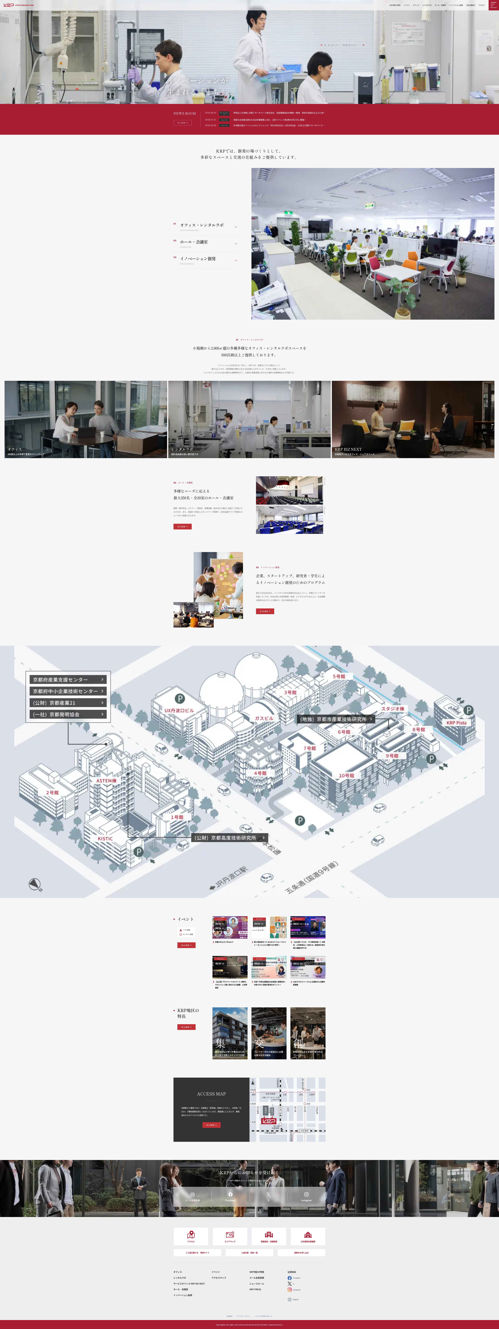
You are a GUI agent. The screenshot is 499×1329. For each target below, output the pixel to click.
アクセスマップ (219, 1277)
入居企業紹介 (470, 5)
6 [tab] (493, 24)
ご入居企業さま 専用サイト (197, 1252)
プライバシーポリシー (244, 1316)
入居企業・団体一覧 (249, 1252)
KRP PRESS (255, 1289)
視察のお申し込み (301, 1252)
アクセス (481, 5)
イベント (407, 5)
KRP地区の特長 (395, 5)
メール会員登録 (257, 1277)
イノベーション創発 (456, 5)
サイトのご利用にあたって (263, 1316)
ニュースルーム (257, 1283)
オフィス (416, 5)
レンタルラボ (427, 5)
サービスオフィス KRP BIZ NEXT (189, 1283)
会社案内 (229, 1316)
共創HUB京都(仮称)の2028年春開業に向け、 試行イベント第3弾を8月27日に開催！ (269, 119)
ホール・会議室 (440, 5)
